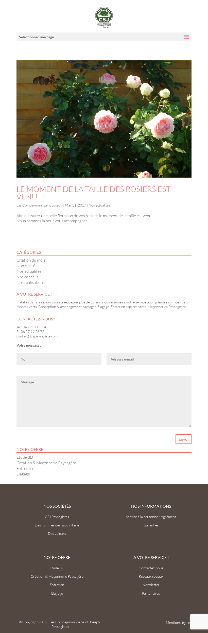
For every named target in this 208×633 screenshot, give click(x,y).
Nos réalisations (30, 282)
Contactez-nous (151, 568)
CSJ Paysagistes (57, 517)
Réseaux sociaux (151, 576)
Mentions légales (179, 622)
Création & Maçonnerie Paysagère (46, 462)
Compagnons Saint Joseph (42, 205)
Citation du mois (30, 260)
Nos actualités (99, 205)
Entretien (24, 468)
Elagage (23, 473)
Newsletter (151, 585)
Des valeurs (57, 533)
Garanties (151, 525)
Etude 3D (24, 457)
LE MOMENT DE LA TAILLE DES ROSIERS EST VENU (93, 192)
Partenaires (151, 593)
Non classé (25, 265)
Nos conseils (27, 276)
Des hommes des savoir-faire (57, 525)
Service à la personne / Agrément (151, 517)
